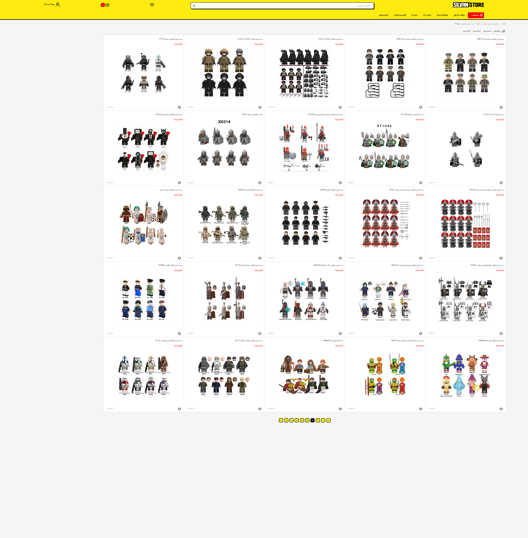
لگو (478, 24)
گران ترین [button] (466, 31)
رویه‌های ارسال (442, 15)
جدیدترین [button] (487, 31)
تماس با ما (427, 15)
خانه (504, 24)
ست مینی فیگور (468, 24)
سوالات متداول (459, 15)
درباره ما (415, 15)
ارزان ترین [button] (477, 31)
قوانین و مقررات (400, 15)
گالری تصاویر (383, 15)
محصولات (475, 15)
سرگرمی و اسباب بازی (491, 24)
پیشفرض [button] (497, 31)
